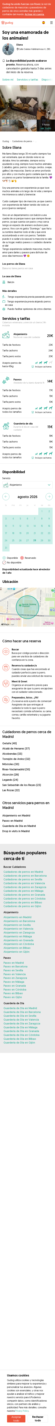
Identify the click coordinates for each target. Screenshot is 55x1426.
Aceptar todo (16, 1418)
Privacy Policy (22, 1410)
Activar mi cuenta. (34, 14)
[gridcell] (41, 511)
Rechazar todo (37, 1418)
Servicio (6, 478)
